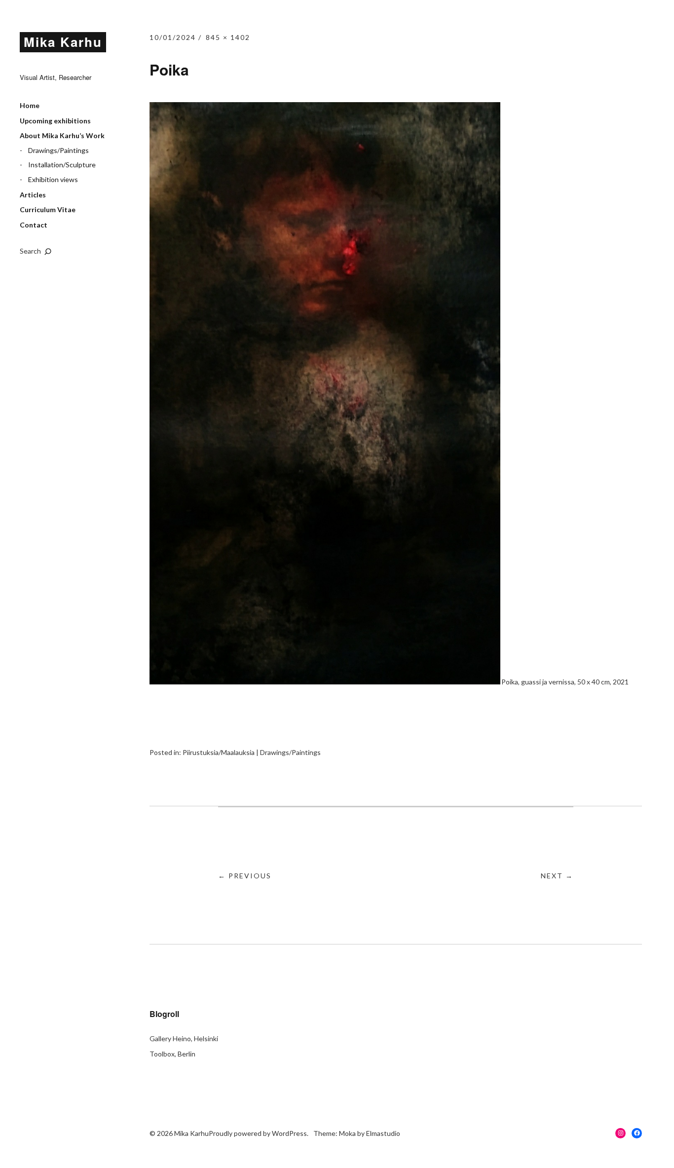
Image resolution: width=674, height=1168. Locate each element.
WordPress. (290, 1133)
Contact (33, 225)
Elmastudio (383, 1133)
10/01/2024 (173, 37)
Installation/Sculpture (62, 164)
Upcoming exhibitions (55, 120)
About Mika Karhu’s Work (62, 135)
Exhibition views (53, 179)
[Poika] (325, 681)
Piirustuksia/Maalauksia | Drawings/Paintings (252, 752)
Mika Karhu (63, 42)
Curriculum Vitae (47, 209)
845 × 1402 (228, 37)
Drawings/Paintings (58, 150)
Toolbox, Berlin (172, 1054)
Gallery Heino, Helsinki (184, 1038)
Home (29, 105)
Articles (33, 194)
